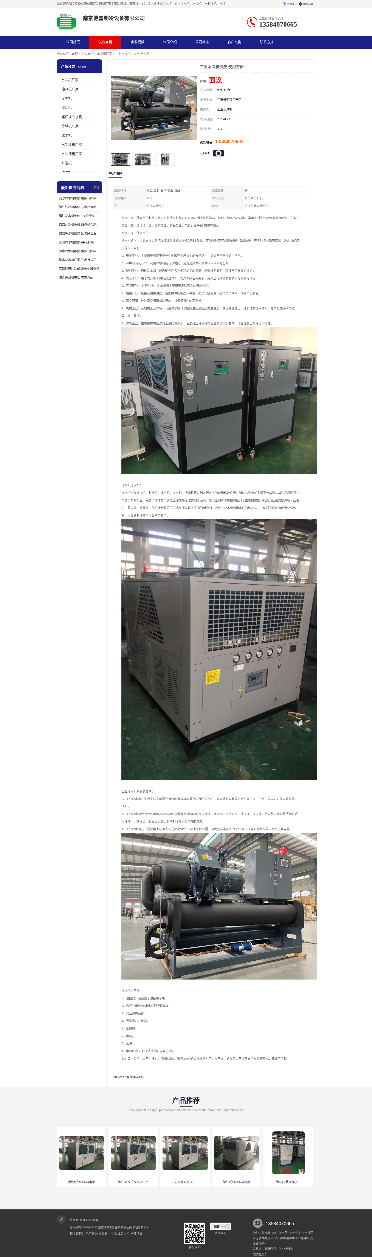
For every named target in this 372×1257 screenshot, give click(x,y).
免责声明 (108, 1233)
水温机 (66, 163)
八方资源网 (93, 1233)
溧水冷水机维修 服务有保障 (77, 251)
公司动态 (202, 42)
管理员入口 (122, 1233)
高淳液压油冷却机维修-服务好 (79, 268)
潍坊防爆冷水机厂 (185, 1182)
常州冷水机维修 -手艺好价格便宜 (79, 242)
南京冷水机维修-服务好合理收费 (79, 233)
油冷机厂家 (70, 89)
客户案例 (234, 42)
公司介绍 (170, 42)
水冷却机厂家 (71, 154)
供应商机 (105, 42)
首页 (75, 53)
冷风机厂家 (70, 126)
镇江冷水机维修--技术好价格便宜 (79, 215)
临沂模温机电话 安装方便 (76, 277)
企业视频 (137, 42)
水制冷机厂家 (71, 144)
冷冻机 (66, 98)
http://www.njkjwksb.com (128, 1076)
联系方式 (267, 42)
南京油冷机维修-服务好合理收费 (79, 224)
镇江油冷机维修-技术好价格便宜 (79, 207)
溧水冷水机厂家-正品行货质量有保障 (79, 260)
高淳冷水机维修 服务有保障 (77, 198)
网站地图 (136, 1233)
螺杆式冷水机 (71, 117)
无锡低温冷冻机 (81, 1182)
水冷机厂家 (104, 53)
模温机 (66, 107)
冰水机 (66, 135)
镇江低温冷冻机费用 (133, 1182)
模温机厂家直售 (288, 1182)
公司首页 (73, 42)
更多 (97, 187)
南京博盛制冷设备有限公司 (115, 1227)
